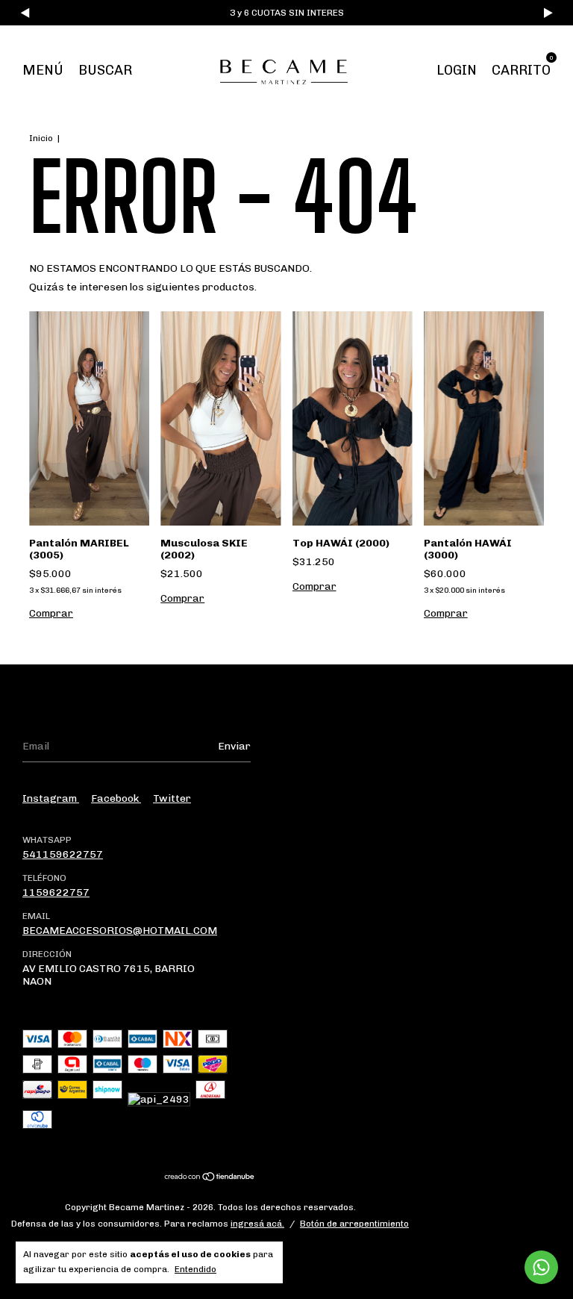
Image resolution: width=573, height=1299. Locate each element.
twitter (172, 798)
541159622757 (62, 854)
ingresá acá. (257, 1223)
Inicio (41, 138)
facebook (116, 798)
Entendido (195, 1269)
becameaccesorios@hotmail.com (119, 930)
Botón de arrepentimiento (354, 1223)
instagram (50, 798)
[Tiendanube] (210, 1178)
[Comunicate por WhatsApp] (541, 1267)
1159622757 (56, 892)
